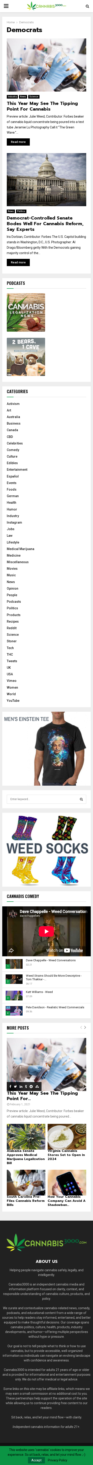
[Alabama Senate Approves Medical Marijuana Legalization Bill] (26, 1137)
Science (33, 96)
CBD (10, 437)
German (13, 496)
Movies (12, 568)
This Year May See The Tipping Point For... (42, 1096)
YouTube (13, 700)
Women (12, 687)
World (11, 694)
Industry (12, 96)
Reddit (11, 628)
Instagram (14, 522)
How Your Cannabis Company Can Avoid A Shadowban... (67, 1200)
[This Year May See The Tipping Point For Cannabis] (46, 1064)
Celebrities (15, 443)
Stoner (12, 641)
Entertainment (17, 469)
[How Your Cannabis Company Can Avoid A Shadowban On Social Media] (67, 1183)
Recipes (13, 621)
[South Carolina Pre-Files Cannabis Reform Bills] (26, 1183)
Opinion (12, 588)
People (12, 595)
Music (11, 575)
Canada (12, 430)
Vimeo (11, 681)
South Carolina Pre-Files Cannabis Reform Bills (26, 1200)
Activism (13, 404)
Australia (13, 417)
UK (9, 667)
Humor (12, 509)
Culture (12, 456)
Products (14, 615)
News (23, 96)
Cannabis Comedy (23, 896)
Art (9, 410)
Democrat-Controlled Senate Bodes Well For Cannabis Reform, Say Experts (45, 224)
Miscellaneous (18, 562)
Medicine (14, 555)
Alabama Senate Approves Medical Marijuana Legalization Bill (26, 1156)
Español (13, 476)
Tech (10, 648)
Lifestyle (13, 542)
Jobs (10, 529)
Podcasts (14, 601)
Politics (21, 211)
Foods (11, 489)
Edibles (12, 463)
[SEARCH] (81, 799)
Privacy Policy (57, 1460)
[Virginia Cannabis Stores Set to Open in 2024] (67, 1137)
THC (10, 654)
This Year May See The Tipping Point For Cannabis (42, 106)
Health (11, 502)
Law (9, 535)
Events (11, 483)
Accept (36, 1460)
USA (10, 674)
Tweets (12, 661)
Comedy (13, 450)
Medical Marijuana (20, 549)
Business (14, 423)
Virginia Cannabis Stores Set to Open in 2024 (66, 1154)
